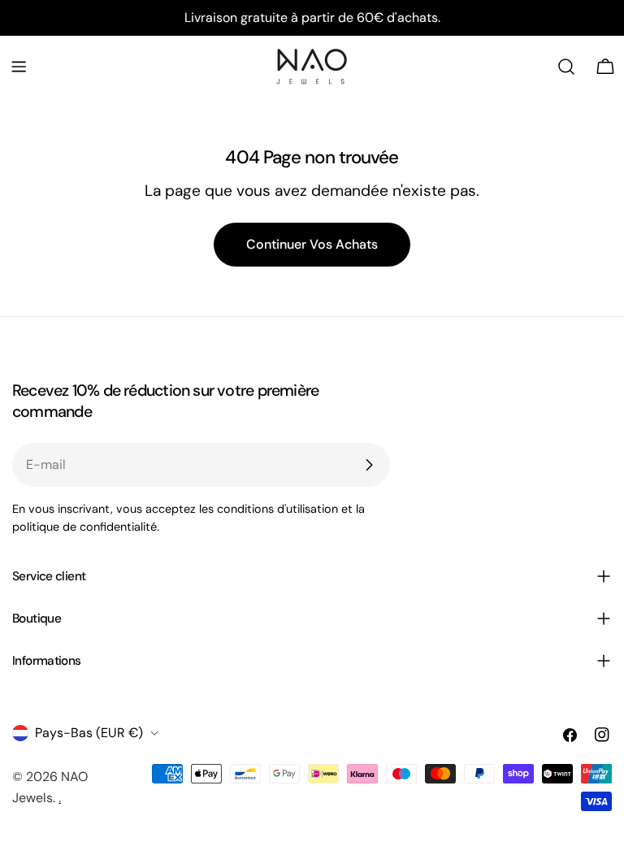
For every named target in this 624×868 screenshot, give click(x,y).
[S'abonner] (368, 464)
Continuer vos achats (312, 244)
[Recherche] (566, 66)
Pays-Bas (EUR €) (89, 732)
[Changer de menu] (18, 66)
